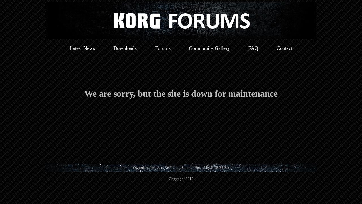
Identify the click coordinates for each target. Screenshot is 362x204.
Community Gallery (209, 48)
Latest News (82, 48)
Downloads (125, 48)
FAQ (253, 48)
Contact (284, 48)
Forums (163, 48)
